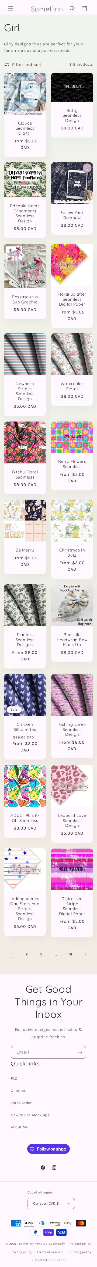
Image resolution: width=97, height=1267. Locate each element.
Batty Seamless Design (72, 115)
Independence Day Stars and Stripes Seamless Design (25, 908)
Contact (18, 1090)
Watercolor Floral (72, 386)
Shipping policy (79, 1252)
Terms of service (50, 1252)
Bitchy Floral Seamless (25, 475)
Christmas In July (72, 553)
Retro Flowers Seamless (72, 464)
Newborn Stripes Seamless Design (25, 391)
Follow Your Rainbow (72, 215)
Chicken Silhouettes (25, 727)
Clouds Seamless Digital (25, 128)
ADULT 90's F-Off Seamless (25, 818)
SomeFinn (26, 1243)
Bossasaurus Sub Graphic (25, 300)
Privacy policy (21, 1252)
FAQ (14, 1078)
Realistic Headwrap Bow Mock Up (72, 639)
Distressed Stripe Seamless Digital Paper (72, 906)
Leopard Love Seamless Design (72, 820)
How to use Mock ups (30, 1115)
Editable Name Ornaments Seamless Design (25, 213)
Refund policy (80, 1243)
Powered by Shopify (50, 1243)
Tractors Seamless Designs (25, 639)
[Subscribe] (80, 1052)
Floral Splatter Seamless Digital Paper (72, 299)
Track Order (21, 1103)
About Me (19, 1127)
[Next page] (85, 954)
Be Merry (25, 550)
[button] (11, 9)
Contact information (51, 1260)
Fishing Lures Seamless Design (72, 729)
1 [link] (12, 954)
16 (70, 954)
